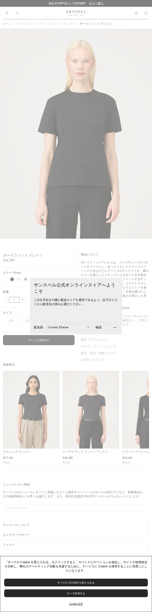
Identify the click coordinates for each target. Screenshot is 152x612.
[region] (76, 584)
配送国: (39, 327)
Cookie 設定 (76, 603)
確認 (99, 327)
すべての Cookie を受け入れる (76, 582)
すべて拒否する (76, 593)
